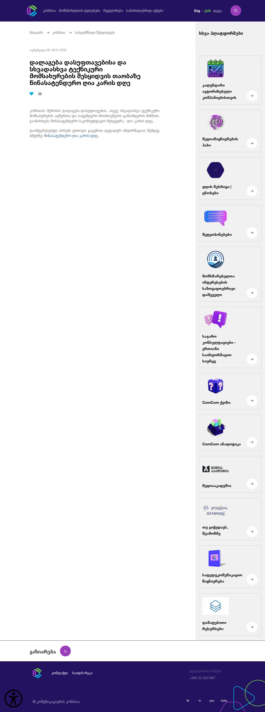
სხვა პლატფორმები (221, 32)
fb (188, 700)
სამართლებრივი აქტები (144, 10)
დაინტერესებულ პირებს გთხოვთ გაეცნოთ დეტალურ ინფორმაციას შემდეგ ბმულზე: (94, 132)
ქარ (208, 10)
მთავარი (36, 32)
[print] (40, 93)
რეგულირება (113, 10)
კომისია (49, 10)
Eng (197, 10)
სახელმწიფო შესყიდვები (95, 32)
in (200, 700)
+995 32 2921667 (205, 674)
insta (224, 700)
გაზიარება (43, 651)
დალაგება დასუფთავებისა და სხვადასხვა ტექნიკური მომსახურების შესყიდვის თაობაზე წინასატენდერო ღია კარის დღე (85, 71)
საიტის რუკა (82, 673)
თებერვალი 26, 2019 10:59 (48, 50)
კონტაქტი (59, 673)
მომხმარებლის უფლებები (79, 10)
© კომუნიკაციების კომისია (56, 701)
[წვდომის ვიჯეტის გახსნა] (13, 698)
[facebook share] (65, 651)
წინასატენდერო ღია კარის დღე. (71, 135)
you (212, 700)
